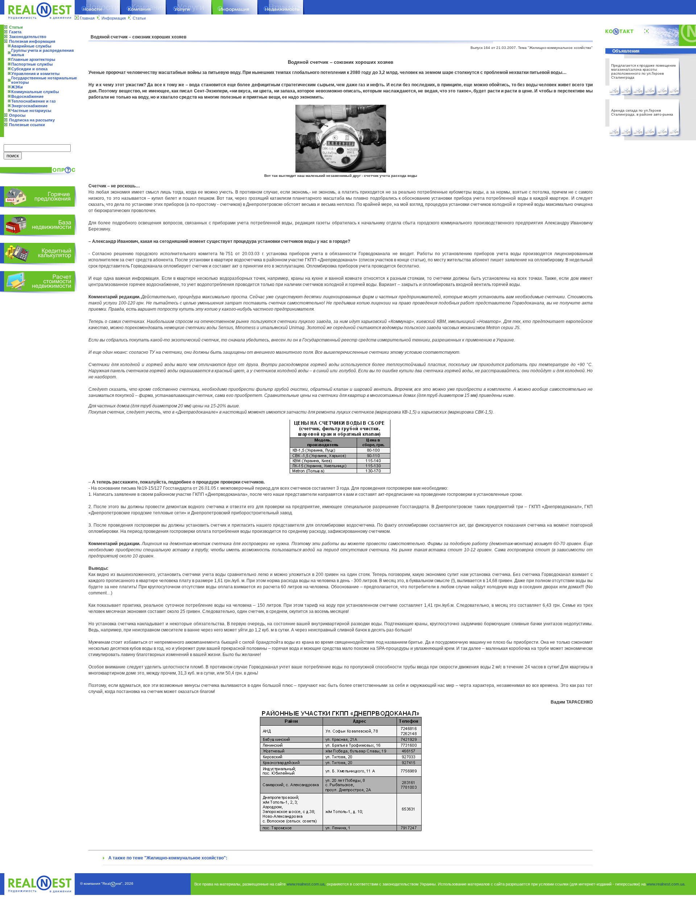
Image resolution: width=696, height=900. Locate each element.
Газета (15, 32)
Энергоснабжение (29, 106)
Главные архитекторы (33, 59)
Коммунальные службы (35, 92)
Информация (114, 18)
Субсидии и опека (29, 69)
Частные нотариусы (31, 110)
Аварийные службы (31, 46)
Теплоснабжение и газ (33, 101)
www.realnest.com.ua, (306, 884)
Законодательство (27, 36)
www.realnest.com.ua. (666, 884)
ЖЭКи (17, 87)
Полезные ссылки (27, 125)
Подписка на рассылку (32, 120)
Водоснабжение (27, 96)
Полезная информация (32, 41)
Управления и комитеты (35, 73)
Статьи (139, 18)
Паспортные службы (32, 64)
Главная (87, 18)
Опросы (17, 115)
